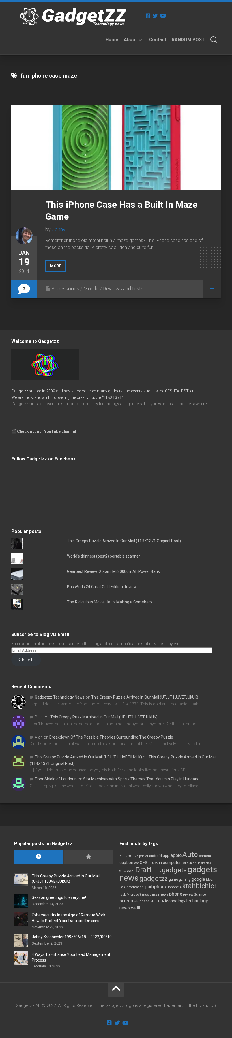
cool (130, 871)
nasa (155, 894)
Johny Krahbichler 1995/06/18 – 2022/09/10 (72, 937)
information (135, 887)
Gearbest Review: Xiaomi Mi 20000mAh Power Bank (113, 571)
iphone (160, 886)
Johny (58, 229)
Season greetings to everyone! (59, 897)
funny (156, 871)
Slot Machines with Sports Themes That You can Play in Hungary (140, 779)
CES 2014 (155, 863)
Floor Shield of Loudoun (56, 779)
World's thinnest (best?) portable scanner (103, 556)
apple (176, 855)
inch (122, 887)
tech (161, 901)
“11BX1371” (112, 397)
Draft (143, 869)
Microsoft (134, 894)
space (145, 901)
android (155, 856)
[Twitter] (155, 15)
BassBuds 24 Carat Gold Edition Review (102, 586)
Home (112, 39)
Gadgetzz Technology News (60, 697)
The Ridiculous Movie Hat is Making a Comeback (109, 602)
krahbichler (199, 886)
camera (205, 856)
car (136, 863)
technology (175, 900)
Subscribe (26, 660)
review (188, 894)
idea (209, 880)
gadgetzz (153, 878)
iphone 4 (174, 887)
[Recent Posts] (38, 857)
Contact (157, 39)
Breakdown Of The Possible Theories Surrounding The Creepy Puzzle (111, 737)
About (130, 39)
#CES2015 (126, 856)
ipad (148, 886)
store (154, 901)
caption (126, 862)
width (136, 908)
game (173, 879)
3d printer (141, 856)
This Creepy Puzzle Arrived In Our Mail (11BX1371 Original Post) (124, 541)
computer (172, 862)
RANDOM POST (188, 39)
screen (126, 900)
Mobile (91, 289)
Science (200, 894)
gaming (185, 880)
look (122, 894)
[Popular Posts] (88, 857)
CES (143, 862)
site (136, 901)
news (164, 894)
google (198, 879)
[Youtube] (162, 15)
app (166, 855)
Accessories (65, 289)
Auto (190, 854)
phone (175, 894)
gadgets (174, 870)
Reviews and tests (123, 289)
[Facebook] (148, 15)
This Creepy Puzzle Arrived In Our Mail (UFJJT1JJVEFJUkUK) (144, 697)
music (146, 894)
